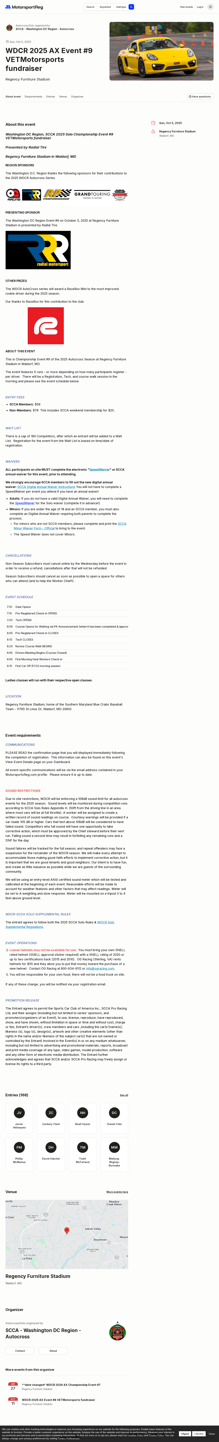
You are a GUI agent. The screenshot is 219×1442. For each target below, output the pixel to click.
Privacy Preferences (68, 1438)
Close (212, 1433)
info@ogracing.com (100, 968)
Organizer (77, 96)
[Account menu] (210, 7)
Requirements (33, 96)
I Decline (199, 1433)
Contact (20, 1350)
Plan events (186, 6)
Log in (200, 6)
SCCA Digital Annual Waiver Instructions (46, 487)
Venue (63, 96)
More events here (117, 1191)
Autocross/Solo (25, 25)
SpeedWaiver (99, 469)
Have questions (201, 96)
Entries (50, 96)
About (53, 1350)
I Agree (185, 1433)
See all (124, 1095)
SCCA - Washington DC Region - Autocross (45, 29)
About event (13, 96)
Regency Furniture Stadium (27, 79)
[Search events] (131, 7)
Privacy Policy (156, 1435)
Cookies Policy (135, 1435)
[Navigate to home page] (24, 6)
